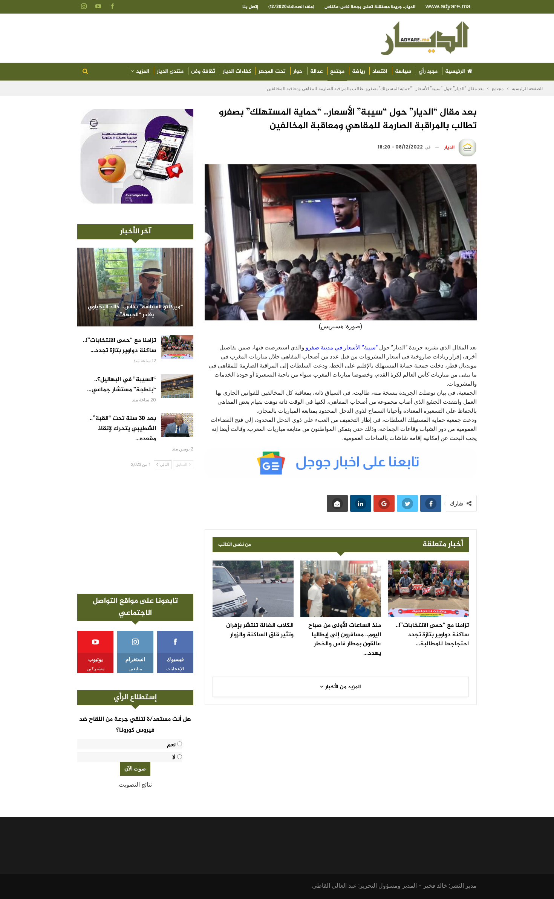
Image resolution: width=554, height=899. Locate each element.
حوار (298, 71)
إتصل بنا (250, 7)
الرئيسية (455, 71)
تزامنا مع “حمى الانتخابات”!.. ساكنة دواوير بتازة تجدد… (119, 345)
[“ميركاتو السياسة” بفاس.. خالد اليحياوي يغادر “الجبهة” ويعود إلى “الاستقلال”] (135, 287)
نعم (171, 744)
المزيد (142, 71)
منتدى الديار (170, 71)
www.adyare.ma (447, 6)
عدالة (316, 71)
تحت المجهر (272, 71)
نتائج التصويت (135, 784)
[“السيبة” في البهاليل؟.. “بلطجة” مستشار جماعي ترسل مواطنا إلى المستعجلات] (177, 386)
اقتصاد (379, 71)
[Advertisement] (135, 531)
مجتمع (337, 71)
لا (174, 757)
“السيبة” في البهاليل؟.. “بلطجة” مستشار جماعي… (121, 385)
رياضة (358, 71)
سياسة (403, 71)
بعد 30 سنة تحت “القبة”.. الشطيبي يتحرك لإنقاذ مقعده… (123, 429)
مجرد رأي (428, 71)
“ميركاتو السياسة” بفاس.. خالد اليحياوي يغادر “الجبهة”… (135, 311)
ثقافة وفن (203, 71)
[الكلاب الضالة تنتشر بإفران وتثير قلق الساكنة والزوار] (253, 589)
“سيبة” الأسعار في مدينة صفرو (342, 347)
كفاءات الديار (237, 71)
